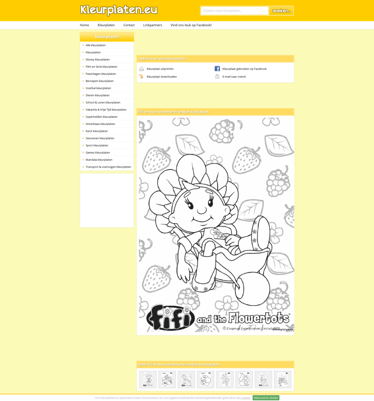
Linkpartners (152, 25)
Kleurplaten (106, 25)
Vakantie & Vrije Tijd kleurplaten (106, 109)
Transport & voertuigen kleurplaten (108, 167)
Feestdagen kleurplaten (101, 74)
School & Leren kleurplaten (103, 102)
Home (84, 25)
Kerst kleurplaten (97, 131)
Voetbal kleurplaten (98, 88)
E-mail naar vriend (234, 77)
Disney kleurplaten (98, 59)
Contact (129, 25)
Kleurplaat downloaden (162, 77)
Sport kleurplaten (97, 145)
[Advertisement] (215, 42)
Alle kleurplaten (96, 45)
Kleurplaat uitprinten (160, 69)
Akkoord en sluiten (266, 398)
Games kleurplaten (98, 152)
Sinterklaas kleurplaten (100, 124)
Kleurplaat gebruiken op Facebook (244, 69)
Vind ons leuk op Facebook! (191, 25)
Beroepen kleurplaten (100, 81)
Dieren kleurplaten (98, 95)
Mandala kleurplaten (99, 160)
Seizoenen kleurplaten (100, 138)
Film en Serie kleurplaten (101, 67)
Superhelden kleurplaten (102, 117)
